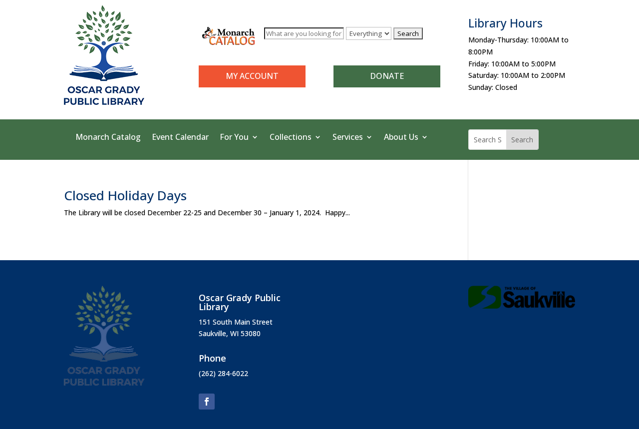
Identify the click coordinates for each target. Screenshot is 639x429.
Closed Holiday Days (125, 195)
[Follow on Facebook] (207, 402)
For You (234, 137)
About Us (401, 137)
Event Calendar (180, 137)
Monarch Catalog (108, 137)
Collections (291, 137)
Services (347, 137)
